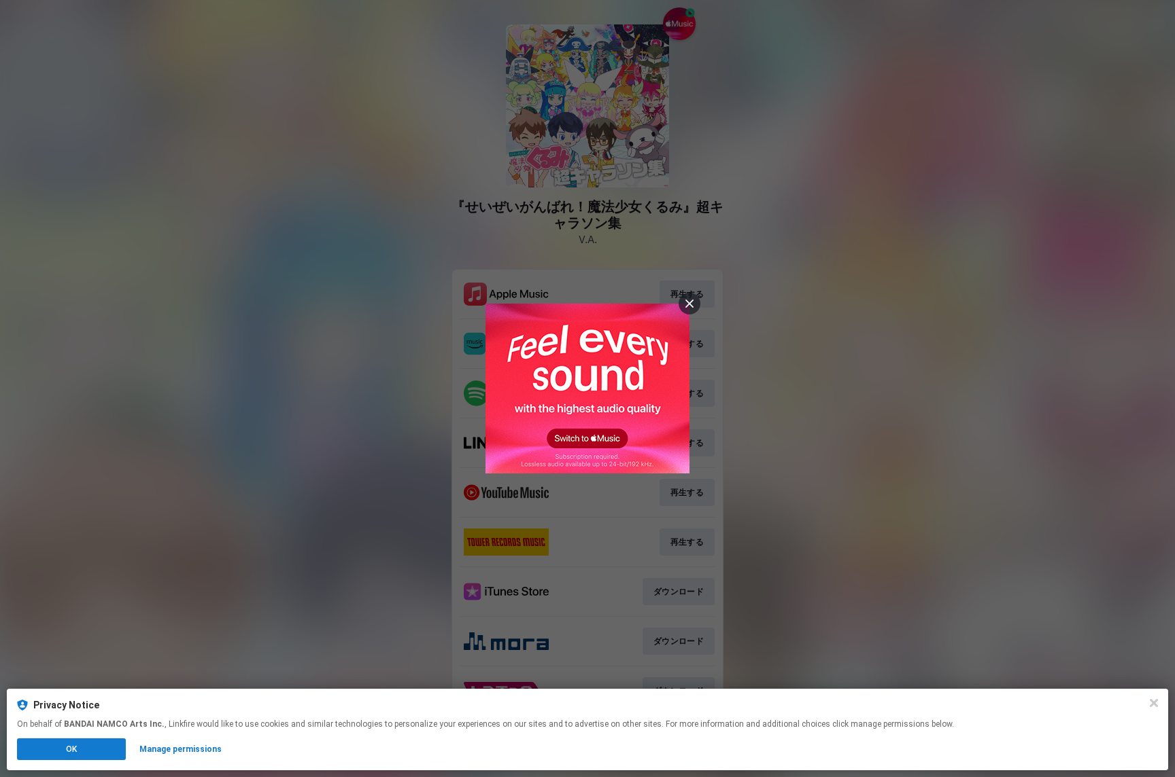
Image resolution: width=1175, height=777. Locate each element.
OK (71, 749)
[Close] (1154, 703)
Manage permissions (180, 749)
